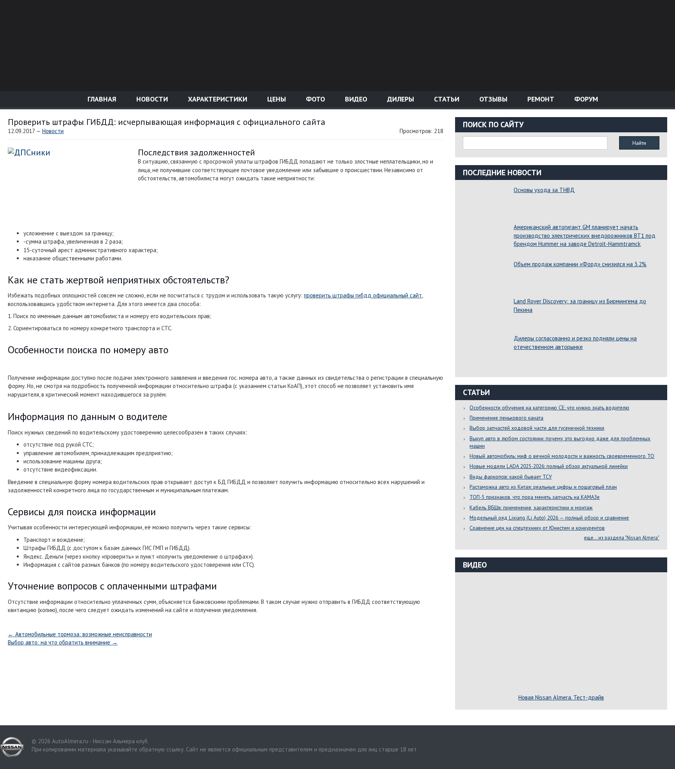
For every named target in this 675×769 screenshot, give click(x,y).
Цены (275, 98)
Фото (314, 98)
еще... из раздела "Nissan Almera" (621, 537)
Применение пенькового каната (506, 417)
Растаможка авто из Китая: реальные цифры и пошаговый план (543, 486)
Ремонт (539, 98)
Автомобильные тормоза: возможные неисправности (80, 634)
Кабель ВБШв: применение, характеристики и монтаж (531, 507)
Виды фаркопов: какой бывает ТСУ (511, 476)
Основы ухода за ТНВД (544, 190)
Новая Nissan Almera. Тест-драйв (561, 697)
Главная (101, 98)
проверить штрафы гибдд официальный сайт (363, 295)
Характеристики (216, 98)
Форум (585, 98)
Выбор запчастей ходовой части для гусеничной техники (537, 427)
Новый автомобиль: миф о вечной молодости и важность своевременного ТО (562, 455)
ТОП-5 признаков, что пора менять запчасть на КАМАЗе (535, 496)
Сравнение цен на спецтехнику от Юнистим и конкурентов (537, 527)
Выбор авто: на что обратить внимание (63, 642)
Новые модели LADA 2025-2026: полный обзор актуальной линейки (549, 466)
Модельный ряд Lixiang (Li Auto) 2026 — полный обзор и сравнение (549, 517)
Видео (355, 98)
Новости (151, 98)
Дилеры (399, 98)
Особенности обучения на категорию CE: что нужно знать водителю (549, 407)
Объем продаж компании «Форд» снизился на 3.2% (580, 264)
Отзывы (492, 98)
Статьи (445, 98)
